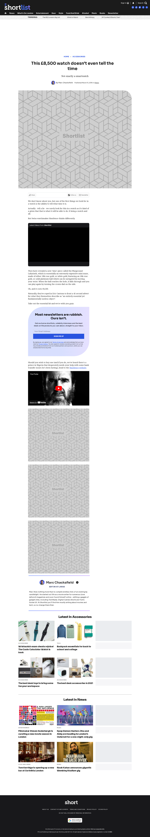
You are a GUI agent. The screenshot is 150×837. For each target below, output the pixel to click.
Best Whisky (89, 17)
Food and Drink (72, 13)
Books (102, 13)
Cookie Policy (103, 809)
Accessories (79, 57)
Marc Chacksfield (65, 83)
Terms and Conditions (77, 809)
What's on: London (25, 13)
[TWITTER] (77, 582)
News (11, 13)
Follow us (73, 195)
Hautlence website (78, 367)
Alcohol (85, 13)
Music (94, 13)
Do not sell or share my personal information (75, 813)
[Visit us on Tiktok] (136, 7)
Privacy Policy (92, 809)
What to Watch (72, 17)
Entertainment (42, 13)
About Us (45, 809)
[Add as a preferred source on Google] (75, 820)
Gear (54, 13)
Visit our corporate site (97, 829)
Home (66, 57)
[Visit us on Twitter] (147, 7)
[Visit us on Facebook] (143, 7)
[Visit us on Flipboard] (140, 7)
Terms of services (58, 342)
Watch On (33, 402)
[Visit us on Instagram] (133, 7)
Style (61, 13)
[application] (58, 244)
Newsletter (113, 13)
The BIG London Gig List (51, 17)
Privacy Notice (43, 344)
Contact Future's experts (59, 809)
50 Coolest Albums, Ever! (111, 17)
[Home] (5, 13)
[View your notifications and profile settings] (133, 3)
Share (33, 195)
